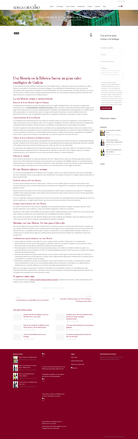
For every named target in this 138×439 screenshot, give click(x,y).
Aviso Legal (74, 357)
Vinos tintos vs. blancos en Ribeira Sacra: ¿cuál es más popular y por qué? (53, 395)
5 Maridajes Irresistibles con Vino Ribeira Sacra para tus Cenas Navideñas (53, 375)
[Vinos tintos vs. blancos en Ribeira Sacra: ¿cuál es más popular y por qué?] (43, 385)
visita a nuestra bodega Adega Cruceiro (44, 280)
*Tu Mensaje (103, 68)
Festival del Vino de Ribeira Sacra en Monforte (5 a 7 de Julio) (35, 316)
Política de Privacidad (77, 361)
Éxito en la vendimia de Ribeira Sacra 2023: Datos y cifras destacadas (36, 326)
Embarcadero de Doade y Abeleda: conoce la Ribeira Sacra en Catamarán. (54, 427)
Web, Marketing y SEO (119, 436)
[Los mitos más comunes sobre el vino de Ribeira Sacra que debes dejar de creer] (43, 359)
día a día (16, 33)
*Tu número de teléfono (107, 61)
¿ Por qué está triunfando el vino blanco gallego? (80, 326)
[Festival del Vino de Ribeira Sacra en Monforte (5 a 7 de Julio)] (43, 409)
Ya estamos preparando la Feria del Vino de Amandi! (78, 336)
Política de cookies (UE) (77, 364)
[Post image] (17, 317)
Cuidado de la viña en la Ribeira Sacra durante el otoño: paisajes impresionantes (79, 317)
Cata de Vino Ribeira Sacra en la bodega (34, 336)
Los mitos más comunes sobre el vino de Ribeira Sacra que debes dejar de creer (53, 368)
